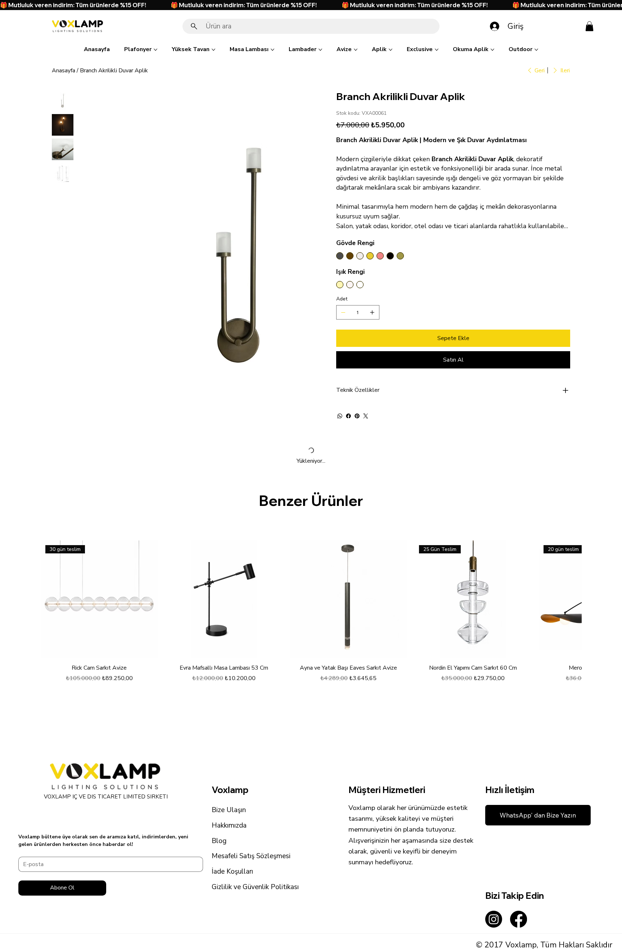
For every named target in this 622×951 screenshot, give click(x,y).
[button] (589, 26)
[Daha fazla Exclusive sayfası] (436, 49)
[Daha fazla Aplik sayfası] (390, 49)
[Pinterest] (357, 416)
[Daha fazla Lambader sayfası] (320, 49)
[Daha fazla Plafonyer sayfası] (155, 49)
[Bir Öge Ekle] (372, 312)
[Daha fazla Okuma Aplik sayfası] (492, 49)
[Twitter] (365, 416)
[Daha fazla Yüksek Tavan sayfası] (213, 49)
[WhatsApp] (339, 416)
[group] (311, 616)
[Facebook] (348, 416)
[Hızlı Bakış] (224, 599)
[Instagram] (493, 919)
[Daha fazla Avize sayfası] (355, 49)
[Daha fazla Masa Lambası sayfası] (272, 49)
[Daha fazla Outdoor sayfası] (536, 49)
